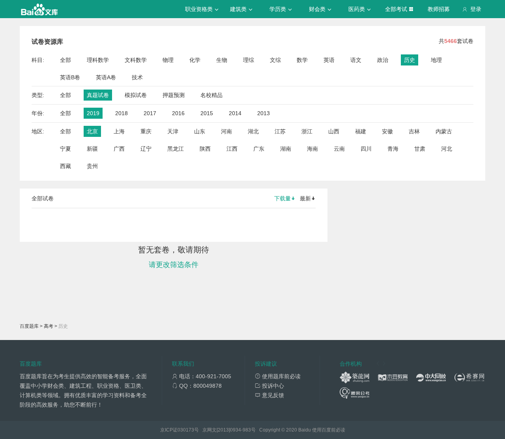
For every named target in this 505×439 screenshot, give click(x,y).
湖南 (285, 149)
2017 (150, 113)
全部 (65, 60)
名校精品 (211, 95)
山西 (333, 131)
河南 (226, 131)
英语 (329, 60)
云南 (339, 149)
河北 (446, 149)
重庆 (146, 131)
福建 (360, 131)
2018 (121, 113)
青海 (392, 149)
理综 (248, 60)
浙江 (306, 131)
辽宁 (146, 149)
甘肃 (419, 149)
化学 (194, 60)
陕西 (205, 149)
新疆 (92, 149)
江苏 (280, 131)
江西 (232, 149)
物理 (168, 60)
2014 (235, 113)
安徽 (387, 131)
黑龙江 (175, 149)
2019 (93, 113)
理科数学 (98, 60)
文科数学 (136, 60)
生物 (221, 60)
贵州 (92, 166)
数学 (302, 60)
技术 (137, 77)
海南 (312, 149)
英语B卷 (70, 77)
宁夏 (65, 149)
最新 (305, 198)
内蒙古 (444, 131)
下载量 (282, 198)
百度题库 (29, 326)
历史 (409, 60)
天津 (172, 131)
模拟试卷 (136, 95)
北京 (92, 131)
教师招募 (439, 9)
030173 (186, 430)
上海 (119, 131)
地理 (436, 60)
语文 (355, 60)
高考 (48, 326)
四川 (366, 149)
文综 (275, 60)
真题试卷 (98, 95)
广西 (119, 149)
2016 (178, 113)
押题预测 (174, 95)
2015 (206, 113)
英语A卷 (106, 77)
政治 (382, 60)
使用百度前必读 (328, 430)
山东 (199, 131)
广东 (258, 149)
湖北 (253, 131)
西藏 (65, 166)
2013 (263, 113)
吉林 (414, 131)
